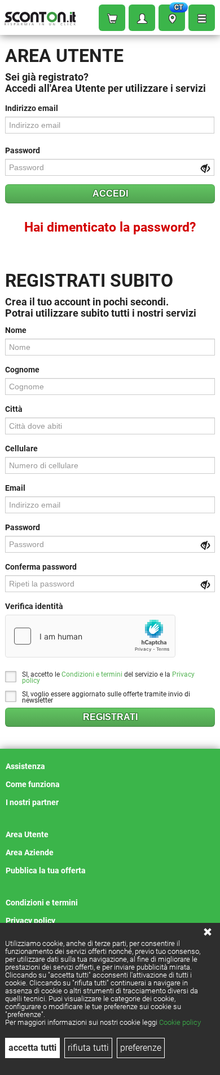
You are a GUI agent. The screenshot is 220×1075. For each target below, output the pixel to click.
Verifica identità (34, 606)
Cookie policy (180, 1022)
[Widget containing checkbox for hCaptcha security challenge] (90, 636)
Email (15, 487)
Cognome (22, 369)
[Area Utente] (142, 18)
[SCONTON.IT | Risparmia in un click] (40, 16)
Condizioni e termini (91, 674)
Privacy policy (30, 920)
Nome (16, 330)
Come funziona (33, 784)
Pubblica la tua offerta (46, 870)
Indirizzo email (31, 108)
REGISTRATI (110, 717)
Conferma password (41, 566)
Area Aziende (30, 852)
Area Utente (27, 834)
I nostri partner (32, 802)
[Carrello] (112, 18)
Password (22, 150)
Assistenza (25, 766)
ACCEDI (110, 193)
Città (14, 409)
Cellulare (21, 448)
